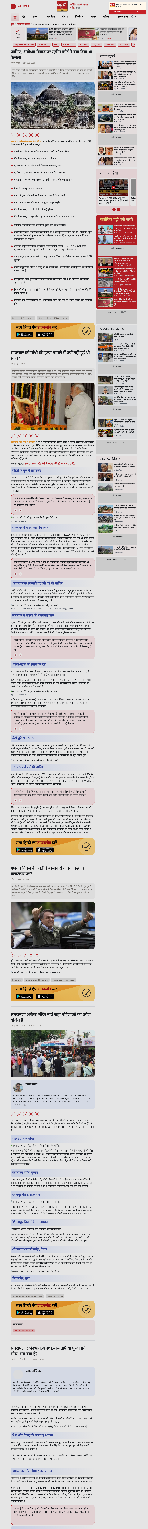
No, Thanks (118, 12)
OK (137, 12)
